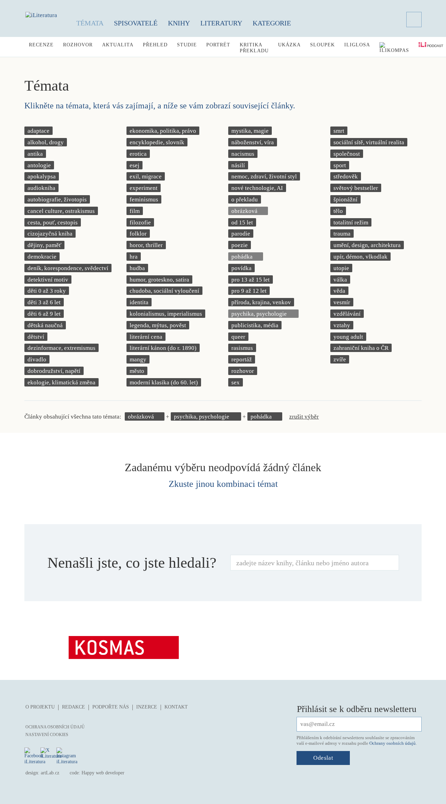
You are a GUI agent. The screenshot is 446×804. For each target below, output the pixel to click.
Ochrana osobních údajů (55, 727)
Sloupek (322, 44)
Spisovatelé (135, 23)
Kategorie (272, 23)
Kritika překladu (254, 47)
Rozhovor (78, 44)
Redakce (73, 707)
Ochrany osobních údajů (392, 743)
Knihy (179, 23)
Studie (187, 44)
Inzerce (146, 707)
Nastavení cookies (46, 734)
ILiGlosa (357, 44)
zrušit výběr (304, 416)
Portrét (218, 44)
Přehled (155, 44)
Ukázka (289, 44)
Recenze (41, 44)
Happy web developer (103, 772)
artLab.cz (50, 772)
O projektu (40, 707)
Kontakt (176, 707)
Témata (89, 23)
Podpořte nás (110, 707)
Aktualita (117, 44)
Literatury (221, 23)
